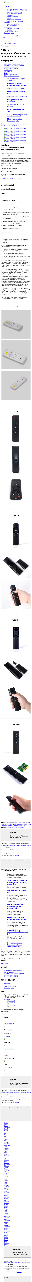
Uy (5, 5)
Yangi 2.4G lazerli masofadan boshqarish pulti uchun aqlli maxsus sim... (17, 882)
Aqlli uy (9, 18)
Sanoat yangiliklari (12, 25)
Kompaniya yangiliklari (13, 24)
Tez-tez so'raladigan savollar (11, 31)
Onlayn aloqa (4, 963)
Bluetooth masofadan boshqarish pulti (17, 9)
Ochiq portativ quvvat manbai (15, 21)
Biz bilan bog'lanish (9, 33)
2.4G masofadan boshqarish (14, 12)
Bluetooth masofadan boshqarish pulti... (14, 120)
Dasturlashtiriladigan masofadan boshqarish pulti (16, 84)
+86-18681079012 (9, 1049)
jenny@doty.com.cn (9, 1036)
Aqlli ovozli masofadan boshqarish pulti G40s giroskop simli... (15, 906)
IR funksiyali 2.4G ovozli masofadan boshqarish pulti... (17, 918)
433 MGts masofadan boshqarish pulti (17, 10)
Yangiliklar (7, 22)
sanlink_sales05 (8, 1068)
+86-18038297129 (9, 1023)
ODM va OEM (8, 6)
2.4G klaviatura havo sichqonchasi (15, 827)
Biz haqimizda (7, 27)
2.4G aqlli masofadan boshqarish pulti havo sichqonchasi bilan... (14, 944)
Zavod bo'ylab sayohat (13, 28)
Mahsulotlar (7, 7)
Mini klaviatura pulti (12, 16)
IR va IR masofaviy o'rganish (14, 13)
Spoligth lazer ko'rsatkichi (14, 19)
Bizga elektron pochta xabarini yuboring (11, 178)
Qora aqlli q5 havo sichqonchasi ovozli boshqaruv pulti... (17, 932)
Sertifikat (9, 30)
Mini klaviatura (11, 15)
